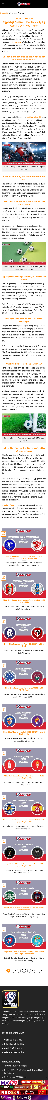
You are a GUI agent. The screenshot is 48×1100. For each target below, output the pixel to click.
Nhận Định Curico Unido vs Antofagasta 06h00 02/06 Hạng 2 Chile (24, 601)
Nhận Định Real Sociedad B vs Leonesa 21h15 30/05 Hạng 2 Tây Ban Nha (24, 821)
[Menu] (3, 4)
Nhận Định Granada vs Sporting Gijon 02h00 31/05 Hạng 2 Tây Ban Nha (24, 777)
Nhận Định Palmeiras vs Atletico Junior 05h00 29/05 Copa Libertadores (24, 909)
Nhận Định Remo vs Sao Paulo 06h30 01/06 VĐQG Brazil (24, 645)
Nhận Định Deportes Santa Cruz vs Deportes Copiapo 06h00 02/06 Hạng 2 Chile (24, 557)
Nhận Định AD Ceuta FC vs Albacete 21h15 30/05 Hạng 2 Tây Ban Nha (24, 865)
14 (34, 971)
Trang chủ (4, 13)
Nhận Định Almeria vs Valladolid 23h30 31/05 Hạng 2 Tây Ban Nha (24, 733)
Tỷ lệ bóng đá (7, 1012)
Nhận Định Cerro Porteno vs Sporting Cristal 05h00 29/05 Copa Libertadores (24, 953)
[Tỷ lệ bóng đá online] (24, 4)
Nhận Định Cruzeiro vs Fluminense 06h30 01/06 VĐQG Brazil (24, 689)
